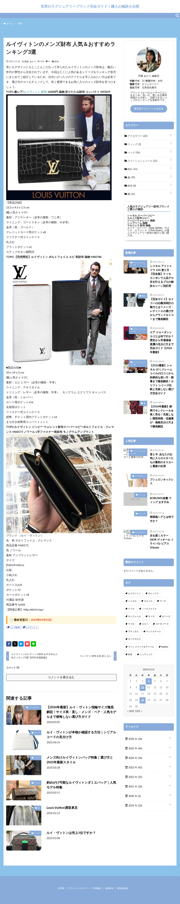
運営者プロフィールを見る (148, 109)
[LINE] (33, 644)
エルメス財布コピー (138, 218)
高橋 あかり (30, 61)
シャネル (132, 601)
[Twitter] (15, 644)
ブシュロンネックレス (162, 481)
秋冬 (130, 654)
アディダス (133, 631)
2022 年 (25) (135, 777)
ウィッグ (134, 144)
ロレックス (153, 593)
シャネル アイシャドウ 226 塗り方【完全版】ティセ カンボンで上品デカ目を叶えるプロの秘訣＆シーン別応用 (162, 276)
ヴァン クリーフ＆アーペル (141, 647)
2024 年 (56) (135, 758)
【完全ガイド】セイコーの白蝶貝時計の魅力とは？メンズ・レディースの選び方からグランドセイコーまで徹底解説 (162, 309)
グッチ (163, 601)
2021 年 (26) (135, 786)
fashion (164, 647)
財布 (56, 61)
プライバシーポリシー (78, 888)
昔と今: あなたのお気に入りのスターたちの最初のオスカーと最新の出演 (162, 460)
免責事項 (109, 888)
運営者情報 (122, 888)
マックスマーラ (153, 631)
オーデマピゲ (134, 639)
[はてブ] (21, 644)
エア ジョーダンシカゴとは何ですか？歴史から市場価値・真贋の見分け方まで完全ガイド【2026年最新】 (162, 342)
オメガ (151, 616)
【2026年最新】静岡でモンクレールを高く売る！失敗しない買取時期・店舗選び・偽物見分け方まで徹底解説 (162, 416)
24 (142, 700)
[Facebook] (8, 644)
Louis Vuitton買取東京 (62, 807)
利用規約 (97, 888)
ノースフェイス (149, 609)
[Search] (177, 15)
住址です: (135, 87)
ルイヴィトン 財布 (35, 91)
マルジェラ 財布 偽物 (138, 225)
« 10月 (130, 711)
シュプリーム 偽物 (137, 223)
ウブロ (131, 624)
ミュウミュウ (146, 654)
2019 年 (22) (135, 806)
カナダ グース (162, 624)
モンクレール (134, 616)
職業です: (135, 84)
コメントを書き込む (61, 677)
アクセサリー (34, 707)
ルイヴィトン (31, 627)
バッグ (37, 732)
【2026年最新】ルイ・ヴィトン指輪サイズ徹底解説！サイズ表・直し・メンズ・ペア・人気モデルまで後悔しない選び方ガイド (81, 712)
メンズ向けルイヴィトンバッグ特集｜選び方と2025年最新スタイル (80, 760)
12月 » (138, 711)
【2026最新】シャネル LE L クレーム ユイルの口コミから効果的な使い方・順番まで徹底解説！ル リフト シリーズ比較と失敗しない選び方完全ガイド (162, 379)
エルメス (148, 601)
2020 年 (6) (134, 796)
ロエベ (145, 624)
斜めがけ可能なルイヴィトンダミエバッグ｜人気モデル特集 (81, 785)
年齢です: (135, 81)
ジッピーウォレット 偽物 (141, 220)
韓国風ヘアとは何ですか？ (162, 519)
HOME (61, 888)
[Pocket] (27, 644)
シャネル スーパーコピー (141, 215)
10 (142, 687)
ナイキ (131, 609)
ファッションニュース (142, 161)
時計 (132, 169)
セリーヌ (166, 616)
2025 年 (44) (135, 748)
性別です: (151, 81)
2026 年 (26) (135, 739)
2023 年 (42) (135, 767)
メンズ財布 (14, 627)
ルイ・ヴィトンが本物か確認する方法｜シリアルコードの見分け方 (81, 735)
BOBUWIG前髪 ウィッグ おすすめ (161, 500)
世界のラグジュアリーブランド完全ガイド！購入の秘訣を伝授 (90, 6)
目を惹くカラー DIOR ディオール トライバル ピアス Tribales (162, 541)
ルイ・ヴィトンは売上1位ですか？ (71, 833)
